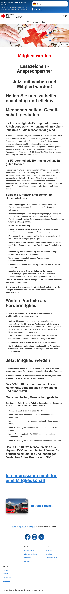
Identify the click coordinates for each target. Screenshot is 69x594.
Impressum (6, 581)
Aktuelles (49, 554)
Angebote (49, 550)
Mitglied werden (29, 550)
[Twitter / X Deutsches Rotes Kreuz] (41, 537)
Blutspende (28, 561)
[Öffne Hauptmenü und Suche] (65, 16)
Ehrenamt (27, 558)
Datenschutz (7, 577)
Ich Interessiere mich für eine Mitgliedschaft (31, 477)
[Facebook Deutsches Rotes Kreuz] (28, 537)
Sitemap (5, 574)
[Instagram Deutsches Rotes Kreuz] (34, 537)
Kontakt (5, 570)
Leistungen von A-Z (52, 558)
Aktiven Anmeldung (30, 554)
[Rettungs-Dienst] (17, 506)
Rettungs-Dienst (41, 506)
